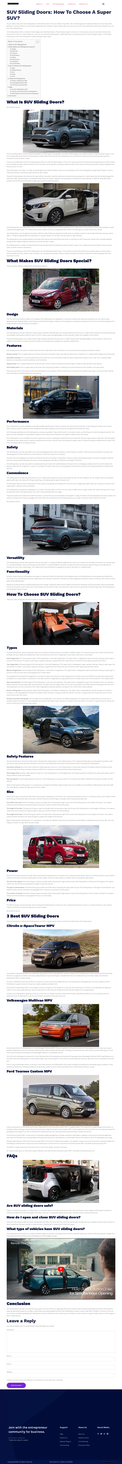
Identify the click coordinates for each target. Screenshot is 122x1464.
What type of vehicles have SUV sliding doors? (25, 93)
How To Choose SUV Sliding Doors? (20, 66)
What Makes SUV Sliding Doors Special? (22, 47)
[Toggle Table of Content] (36, 41)
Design (14, 49)
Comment (11, 1330)
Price (13, 76)
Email (9, 1364)
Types (13, 68)
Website (9, 1372)
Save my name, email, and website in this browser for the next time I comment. (35, 1380)
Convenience (16, 59)
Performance (15, 55)
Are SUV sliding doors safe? (20, 89)
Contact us (71, 4)
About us (39, 4)
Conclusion (12, 96)
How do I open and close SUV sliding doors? (24, 91)
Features (14, 53)
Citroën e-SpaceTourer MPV (19, 80)
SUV (47, 4)
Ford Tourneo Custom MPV (19, 85)
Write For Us (83, 4)
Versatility (15, 61)
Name (9, 1356)
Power (14, 74)
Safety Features (16, 70)
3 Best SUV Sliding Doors (17, 78)
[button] (103, 4)
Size (13, 72)
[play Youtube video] (61, 1268)
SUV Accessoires (58, 4)
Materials (15, 51)
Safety (14, 57)
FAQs (10, 87)
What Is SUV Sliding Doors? (17, 44)
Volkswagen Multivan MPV (19, 82)
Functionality (16, 63)
